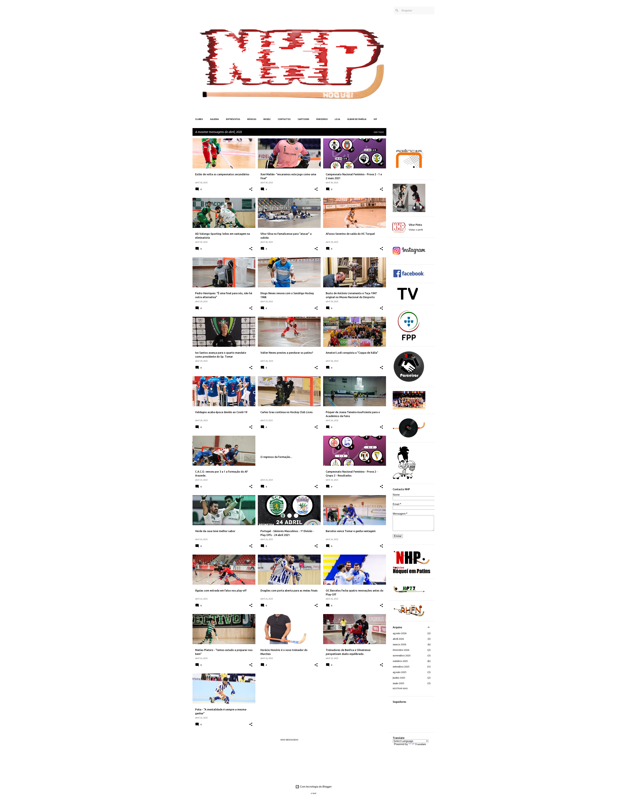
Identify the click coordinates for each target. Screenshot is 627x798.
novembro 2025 (402, 655)
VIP (375, 119)
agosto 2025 (399, 672)
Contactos (284, 119)
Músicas (251, 119)
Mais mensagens (289, 740)
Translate (420, 744)
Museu (267, 119)
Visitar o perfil (416, 229)
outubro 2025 (400, 661)
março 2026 (399, 644)
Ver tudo (379, 132)
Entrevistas (233, 119)
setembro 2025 (401, 666)
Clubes (199, 119)
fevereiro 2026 (401, 650)
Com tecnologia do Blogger (315, 786)
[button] (251, 189)
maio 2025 (398, 683)
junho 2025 (399, 677)
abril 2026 (398, 638)
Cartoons (303, 119)
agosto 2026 (400, 633)
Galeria (214, 119)
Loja (337, 119)
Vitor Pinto (415, 224)
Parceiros (322, 119)
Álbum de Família (356, 119)
